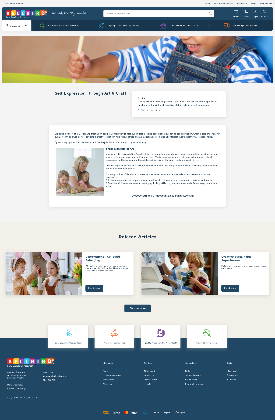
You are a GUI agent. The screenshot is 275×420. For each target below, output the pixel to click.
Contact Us (149, 375)
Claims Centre (150, 380)
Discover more (138, 308)
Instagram (233, 375)
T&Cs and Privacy (193, 375)
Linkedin (232, 380)
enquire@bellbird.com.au (55, 376)
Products (13, 25)
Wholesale (242, 4)
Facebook (232, 371)
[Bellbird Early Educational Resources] (27, 13)
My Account (149, 371)
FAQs (253, 4)
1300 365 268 (266, 4)
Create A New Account (13, 4)
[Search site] (211, 13)
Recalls (147, 384)
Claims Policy (191, 380)
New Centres (108, 380)
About (207, 4)
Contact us (48, 372)
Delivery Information (194, 384)
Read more (94, 288)
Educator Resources (223, 4)
